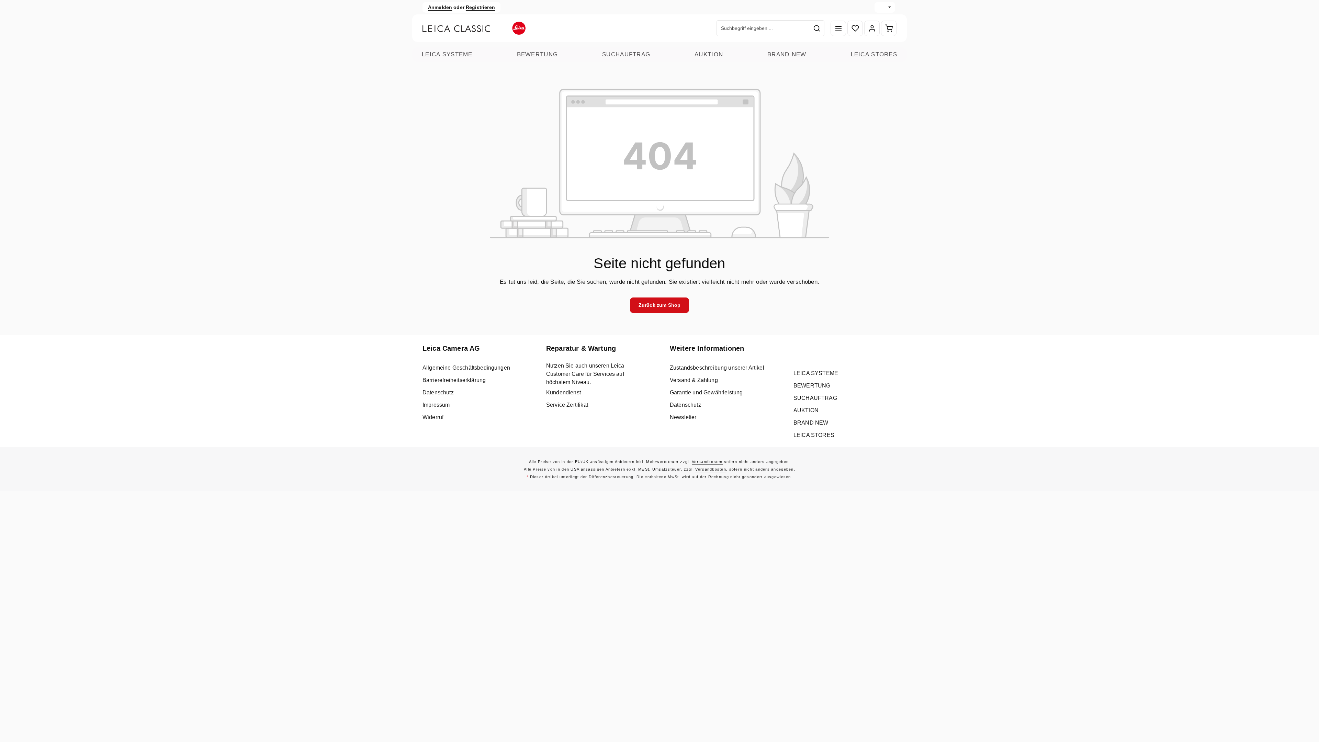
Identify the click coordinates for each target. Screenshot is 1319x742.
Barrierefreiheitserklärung (454, 380)
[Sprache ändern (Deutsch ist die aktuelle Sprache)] (885, 7)
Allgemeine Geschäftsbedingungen (466, 368)
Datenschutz (438, 392)
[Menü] (838, 28)
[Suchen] (817, 28)
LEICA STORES (874, 54)
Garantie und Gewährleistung (706, 392)
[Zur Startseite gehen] (474, 28)
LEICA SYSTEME (447, 54)
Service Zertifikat (567, 405)
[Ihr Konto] (872, 28)
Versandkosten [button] (707, 462)
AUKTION (709, 54)
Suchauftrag (626, 54)
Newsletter (683, 417)
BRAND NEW (787, 54)
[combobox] (763, 28)
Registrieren (480, 7)
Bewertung (537, 54)
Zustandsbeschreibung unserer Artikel (717, 368)
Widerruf (432, 417)
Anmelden (440, 7)
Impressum (436, 405)
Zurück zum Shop (659, 305)
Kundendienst (563, 392)
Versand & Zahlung (694, 380)
